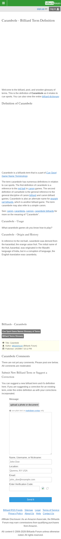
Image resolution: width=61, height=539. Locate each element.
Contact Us (48, 513)
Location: (13, 466)
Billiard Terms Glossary (12, 336)
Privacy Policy (15, 513)
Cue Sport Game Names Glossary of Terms (21, 331)
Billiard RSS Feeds (13, 510)
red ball (21, 188)
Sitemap (29, 510)
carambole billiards (44, 211)
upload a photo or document (24, 405)
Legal (38, 510)
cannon (30, 211)
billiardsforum (17, 346)
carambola (19, 211)
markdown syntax (33, 411)
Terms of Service (51, 510)
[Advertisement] (30, 55)
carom (31, 188)
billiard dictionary (50, 96)
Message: (14, 399)
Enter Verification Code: (21, 484)
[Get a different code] (47, 488)
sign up (40, 9)
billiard (32, 195)
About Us (29, 513)
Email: (12, 475)
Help (38, 513)
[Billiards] (53, 3)
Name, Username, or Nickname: (25, 457)
